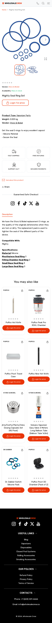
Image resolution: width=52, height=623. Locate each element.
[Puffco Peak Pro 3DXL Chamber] (38, 304)
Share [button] (7, 187)
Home (4, 10)
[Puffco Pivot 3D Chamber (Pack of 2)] (38, 464)
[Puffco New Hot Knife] (38, 356)
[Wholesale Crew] (12, 3)
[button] (46, 39)
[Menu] (48, 3)
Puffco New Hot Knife (39, 374)
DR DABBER (7, 450)
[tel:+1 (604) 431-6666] (37, 3)
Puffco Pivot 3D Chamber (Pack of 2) (38, 483)
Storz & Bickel (14, 87)
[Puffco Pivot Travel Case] (13, 356)
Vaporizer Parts (24, 115)
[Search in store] (43, 3)
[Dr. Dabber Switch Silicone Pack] (13, 464)
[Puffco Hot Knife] (13, 304)
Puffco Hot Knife (13, 322)
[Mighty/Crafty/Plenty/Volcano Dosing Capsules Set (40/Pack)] (13, 407)
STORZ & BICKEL (9, 393)
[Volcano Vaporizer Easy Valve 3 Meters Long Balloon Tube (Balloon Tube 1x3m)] (38, 407)
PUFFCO (6, 290)
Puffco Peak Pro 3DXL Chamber (38, 323)
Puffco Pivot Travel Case (13, 375)
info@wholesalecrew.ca (29, 604)
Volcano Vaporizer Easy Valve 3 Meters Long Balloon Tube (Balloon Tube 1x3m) (38, 429)
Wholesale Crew (29, 616)
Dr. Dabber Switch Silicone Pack (13, 483)
